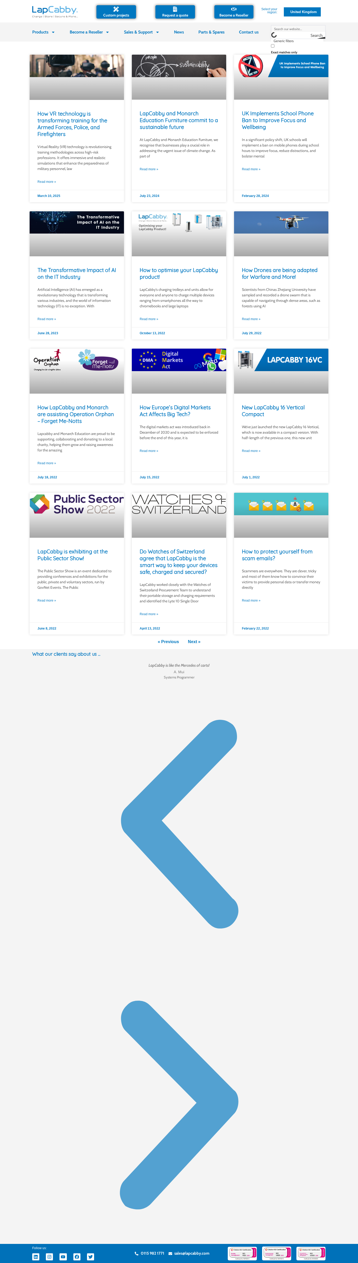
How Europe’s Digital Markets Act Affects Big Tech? (175, 410)
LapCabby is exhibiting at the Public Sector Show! (72, 555)
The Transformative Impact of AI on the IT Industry (76, 273)
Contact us (249, 32)
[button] (179, 825)
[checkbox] (297, 48)
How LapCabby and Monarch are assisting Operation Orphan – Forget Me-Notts (75, 414)
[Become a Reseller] (233, 9)
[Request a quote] (175, 9)
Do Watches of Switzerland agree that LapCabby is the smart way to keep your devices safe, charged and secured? (179, 561)
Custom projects (116, 15)
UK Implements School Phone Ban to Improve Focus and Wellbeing (278, 120)
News (179, 32)
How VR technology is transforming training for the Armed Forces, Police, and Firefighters (72, 123)
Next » (194, 641)
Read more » (46, 182)
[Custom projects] (116, 9)
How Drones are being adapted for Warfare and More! (280, 273)
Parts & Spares (211, 32)
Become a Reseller (233, 15)
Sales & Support (138, 32)
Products (40, 32)
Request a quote (175, 15)
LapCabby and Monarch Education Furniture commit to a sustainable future (179, 120)
